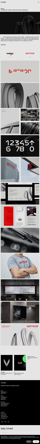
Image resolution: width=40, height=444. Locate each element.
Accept (36, 441)
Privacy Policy (13, 438)
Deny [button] (29, 441)
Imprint (19, 438)
